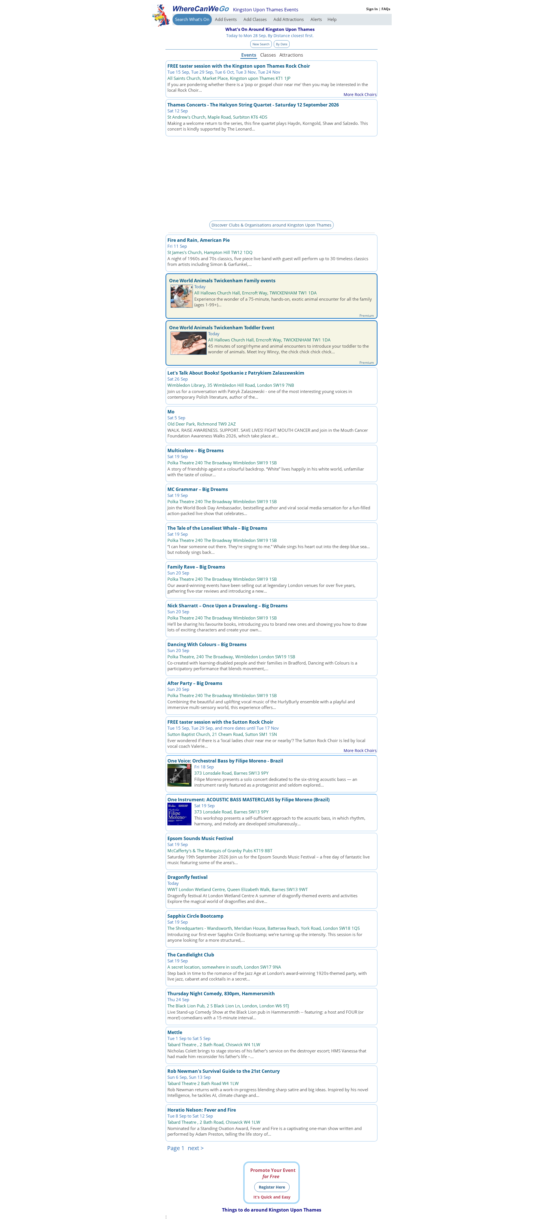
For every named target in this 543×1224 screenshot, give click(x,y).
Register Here (272, 1187)
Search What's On (192, 19)
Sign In (372, 9)
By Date (281, 44)
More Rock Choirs (360, 94)
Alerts (316, 19)
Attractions (291, 55)
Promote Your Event (273, 1173)
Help (332, 19)
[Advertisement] (271, 177)
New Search (261, 44)
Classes (268, 55)
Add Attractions (289, 19)
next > (196, 1148)
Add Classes (256, 19)
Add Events (226, 19)
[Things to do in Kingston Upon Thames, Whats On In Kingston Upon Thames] (201, 8)
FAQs (386, 9)
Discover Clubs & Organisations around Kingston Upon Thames (271, 225)
